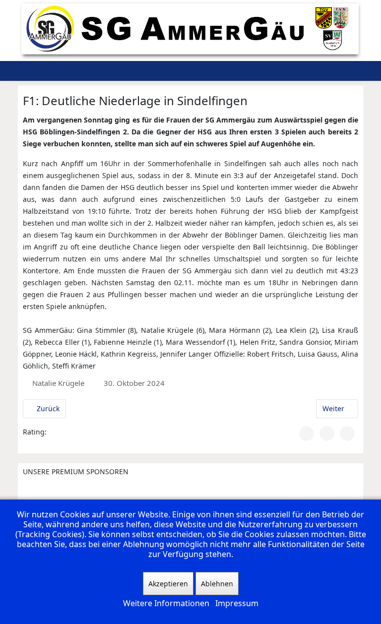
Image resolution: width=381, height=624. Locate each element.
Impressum (236, 603)
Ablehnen (217, 583)
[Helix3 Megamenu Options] (299, 71)
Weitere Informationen (166, 603)
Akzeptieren (168, 583)
